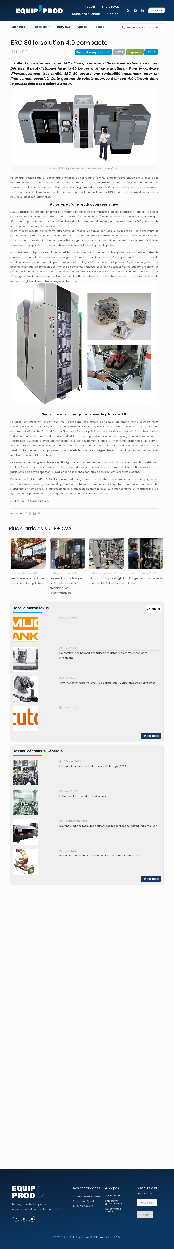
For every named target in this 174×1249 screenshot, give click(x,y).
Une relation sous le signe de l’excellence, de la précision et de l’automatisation (27, 585)
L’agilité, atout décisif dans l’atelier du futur (145, 581)
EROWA (119, 52)
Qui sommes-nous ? (113, 1210)
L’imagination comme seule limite (106, 581)
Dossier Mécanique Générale (93, 52)
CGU (118, 1237)
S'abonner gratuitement (113, 1202)
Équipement (134, 52)
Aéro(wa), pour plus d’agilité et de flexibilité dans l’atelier (67, 581)
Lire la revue (112, 1195)
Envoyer (145, 1214)
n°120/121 (151, 52)
